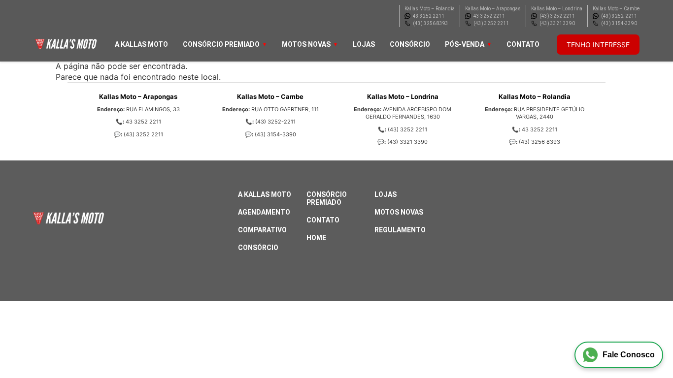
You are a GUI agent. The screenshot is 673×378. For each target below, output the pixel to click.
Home (316, 238)
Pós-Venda (464, 44)
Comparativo (262, 230)
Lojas (364, 44)
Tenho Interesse (598, 44)
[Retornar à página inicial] (27, 343)
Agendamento (264, 212)
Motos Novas (306, 44)
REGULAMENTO (400, 230)
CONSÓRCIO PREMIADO (221, 44)
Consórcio (410, 44)
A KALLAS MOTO (141, 44)
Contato (522, 44)
